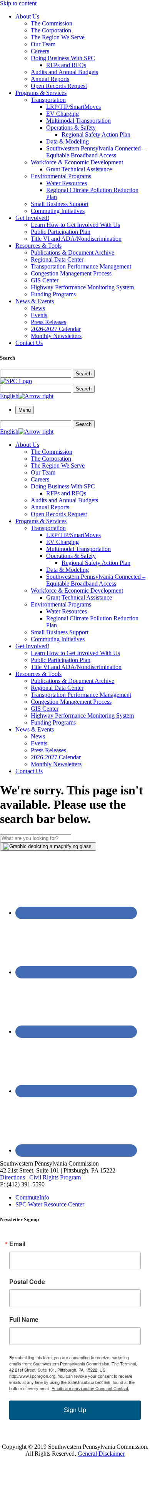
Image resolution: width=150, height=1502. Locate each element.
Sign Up (75, 1410)
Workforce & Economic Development (77, 162)
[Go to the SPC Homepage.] (16, 381)
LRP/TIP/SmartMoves (73, 106)
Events (39, 315)
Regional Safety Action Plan (96, 134)
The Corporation (51, 30)
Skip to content (18, 3)
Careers (40, 51)
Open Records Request (59, 86)
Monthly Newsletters (56, 336)
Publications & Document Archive (72, 252)
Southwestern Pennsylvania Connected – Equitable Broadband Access (95, 152)
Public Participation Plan (60, 231)
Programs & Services (41, 93)
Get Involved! (32, 218)
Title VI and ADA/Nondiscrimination (76, 238)
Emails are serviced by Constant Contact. (90, 1388)
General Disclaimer (101, 1453)
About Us (27, 16)
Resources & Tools (38, 245)
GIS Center (44, 280)
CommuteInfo (32, 1197)
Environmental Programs (61, 176)
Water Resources (66, 183)
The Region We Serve (58, 37)
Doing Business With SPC (63, 58)
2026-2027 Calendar (56, 329)
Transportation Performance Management (81, 266)
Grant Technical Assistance (79, 169)
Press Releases (48, 322)
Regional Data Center (57, 259)
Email (17, 1244)
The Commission (51, 23)
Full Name (23, 1319)
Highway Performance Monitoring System (82, 287)
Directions (12, 1177)
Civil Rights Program (55, 1177)
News (38, 308)
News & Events (34, 301)
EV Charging (62, 113)
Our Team (43, 44)
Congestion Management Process (71, 273)
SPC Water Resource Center (49, 1204)
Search (84, 374)
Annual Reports (50, 79)
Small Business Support (59, 204)
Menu (24, 410)
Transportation (48, 99)
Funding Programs (53, 294)
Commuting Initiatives (58, 211)
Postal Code (27, 1282)
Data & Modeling (67, 141)
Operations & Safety (71, 127)
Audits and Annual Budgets (64, 72)
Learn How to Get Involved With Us (75, 224)
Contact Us (29, 343)
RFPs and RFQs (66, 65)
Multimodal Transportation (78, 120)
